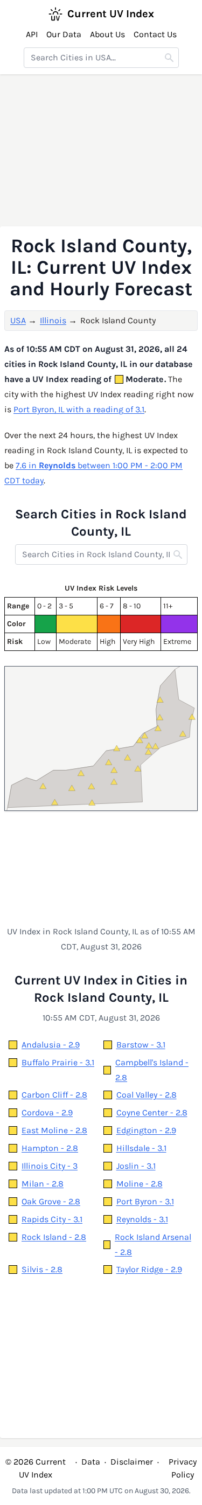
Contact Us (155, 34)
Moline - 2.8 (139, 1183)
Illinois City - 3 (50, 1166)
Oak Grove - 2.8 (51, 1201)
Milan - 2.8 (43, 1183)
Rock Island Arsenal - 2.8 (153, 1244)
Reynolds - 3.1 (142, 1219)
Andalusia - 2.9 (51, 1044)
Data (90, 1462)
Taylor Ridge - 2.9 (149, 1269)
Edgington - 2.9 (146, 1130)
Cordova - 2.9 (47, 1112)
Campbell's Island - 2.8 (152, 1070)
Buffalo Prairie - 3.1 (58, 1062)
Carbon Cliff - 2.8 (54, 1095)
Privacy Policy (183, 1468)
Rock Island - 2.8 (54, 1237)
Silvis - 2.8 (42, 1269)
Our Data (63, 34)
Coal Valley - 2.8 (146, 1095)
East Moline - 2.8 (54, 1130)
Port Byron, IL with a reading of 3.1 (78, 409)
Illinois (53, 320)
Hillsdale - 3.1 (141, 1148)
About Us (107, 34)
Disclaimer (131, 1462)
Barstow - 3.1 (140, 1044)
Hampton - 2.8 (50, 1148)
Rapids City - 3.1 (52, 1219)
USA (18, 320)
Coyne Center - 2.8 (151, 1112)
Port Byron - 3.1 (145, 1201)
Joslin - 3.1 (136, 1166)
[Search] (169, 57)
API (32, 34)
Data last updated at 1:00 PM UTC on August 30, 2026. (101, 1490)
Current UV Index (110, 14)
